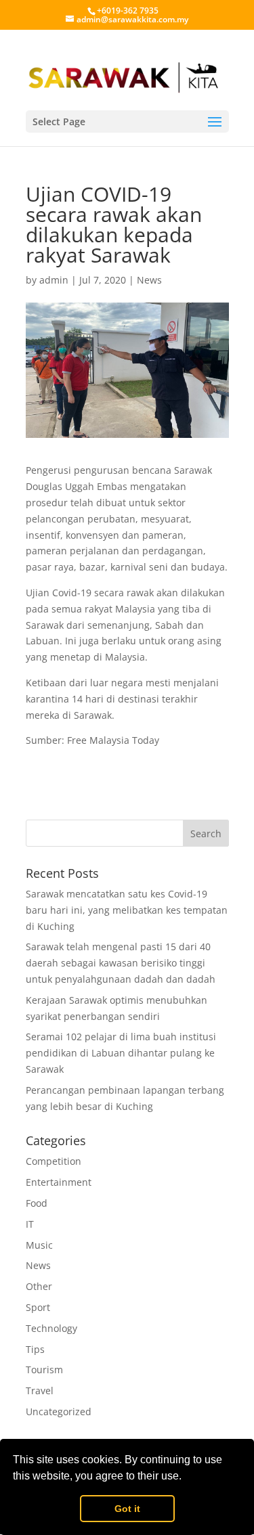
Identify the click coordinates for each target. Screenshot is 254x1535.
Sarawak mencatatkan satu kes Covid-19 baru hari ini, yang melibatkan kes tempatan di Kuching (127, 910)
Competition (53, 1161)
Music (39, 1245)
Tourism (44, 1369)
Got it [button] (127, 1508)
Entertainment (58, 1182)
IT (30, 1224)
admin (53, 279)
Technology (51, 1328)
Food (36, 1203)
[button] (186, 1477)
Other (39, 1286)
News (149, 279)
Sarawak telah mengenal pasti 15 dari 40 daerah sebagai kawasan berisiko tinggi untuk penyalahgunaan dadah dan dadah (120, 962)
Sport (38, 1307)
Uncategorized (58, 1411)
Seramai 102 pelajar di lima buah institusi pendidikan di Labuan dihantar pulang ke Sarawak (121, 1052)
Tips (35, 1349)
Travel (40, 1390)
